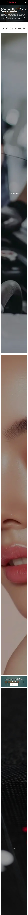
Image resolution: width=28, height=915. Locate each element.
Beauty (14, 515)
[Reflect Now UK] (14, 2)
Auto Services (14, 193)
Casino (14, 848)
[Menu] (2, 2)
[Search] (26, 2)
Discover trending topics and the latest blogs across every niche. (14, 679)
